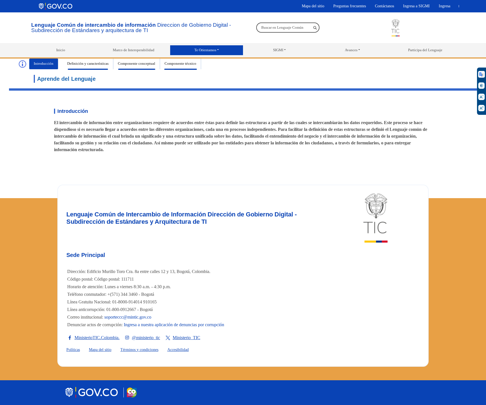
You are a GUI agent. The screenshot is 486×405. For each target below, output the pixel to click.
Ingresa (444, 6)
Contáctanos (384, 6)
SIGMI (278, 50)
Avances (351, 50)
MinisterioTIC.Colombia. (97, 337)
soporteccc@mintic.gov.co (127, 317)
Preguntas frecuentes (349, 6)
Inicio (60, 50)
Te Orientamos (205, 50)
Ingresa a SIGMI (416, 6)
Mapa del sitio (313, 6)
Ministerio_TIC (186, 337)
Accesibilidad (178, 350)
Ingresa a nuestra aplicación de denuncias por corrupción (174, 324)
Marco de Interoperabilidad (133, 50)
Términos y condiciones (139, 350)
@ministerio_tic (146, 337)
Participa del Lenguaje (425, 50)
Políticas (73, 350)
